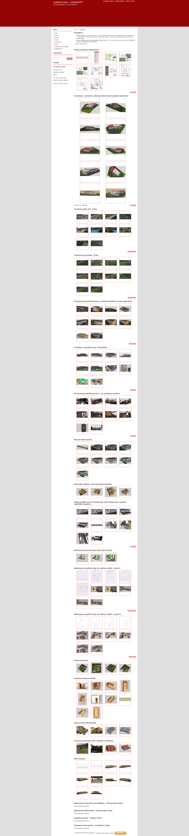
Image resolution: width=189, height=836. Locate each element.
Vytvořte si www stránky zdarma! (104, 833)
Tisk (133, 1)
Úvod (75, 29)
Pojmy (56, 44)
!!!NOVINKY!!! (59, 49)
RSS (128, 1)
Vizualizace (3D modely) (61, 46)
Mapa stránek (120, 1)
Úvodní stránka (109, 1)
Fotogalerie (58, 42)
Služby (56, 37)
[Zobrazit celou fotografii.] (82, 58)
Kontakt (57, 40)
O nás (56, 35)
